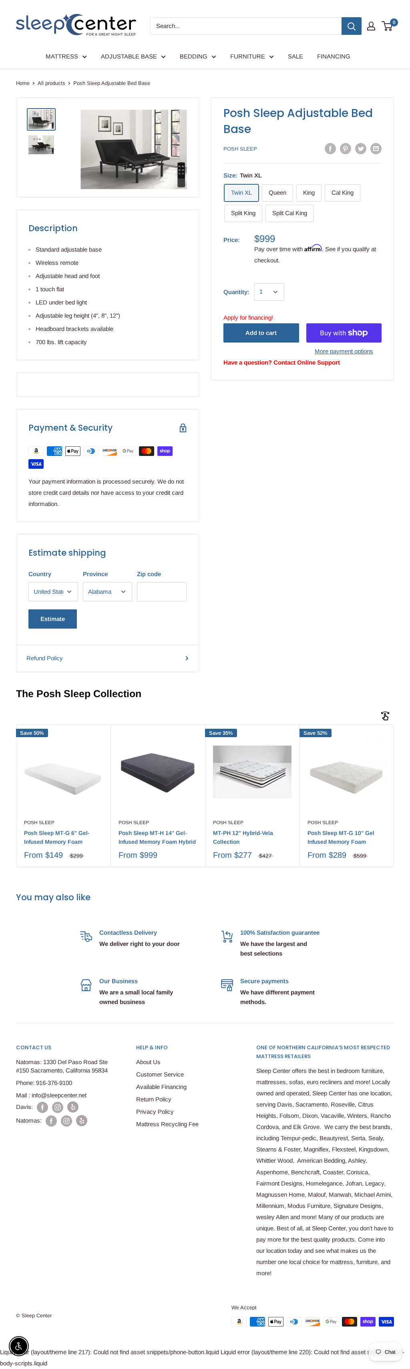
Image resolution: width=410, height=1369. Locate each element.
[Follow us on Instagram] (57, 1107)
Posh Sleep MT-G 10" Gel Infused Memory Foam (341, 837)
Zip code (149, 574)
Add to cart (261, 332)
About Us (148, 1062)
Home (23, 83)
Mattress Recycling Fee (167, 1124)
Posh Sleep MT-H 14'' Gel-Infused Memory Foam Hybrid (157, 837)
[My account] (371, 26)
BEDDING (193, 56)
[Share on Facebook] (330, 148)
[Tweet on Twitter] (360, 148)
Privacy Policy (155, 1111)
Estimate (52, 618)
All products (51, 83)
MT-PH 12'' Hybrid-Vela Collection (243, 837)
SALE (295, 56)
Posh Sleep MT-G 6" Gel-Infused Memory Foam (57, 837)
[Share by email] (376, 148)
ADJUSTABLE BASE (129, 56)
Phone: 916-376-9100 (44, 1082)
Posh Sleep (240, 149)
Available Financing (161, 1086)
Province (95, 574)
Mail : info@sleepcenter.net (51, 1095)
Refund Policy (44, 658)
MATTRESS (62, 56)
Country (39, 574)
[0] (387, 26)
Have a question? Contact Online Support (281, 362)
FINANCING (333, 56)
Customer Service (160, 1074)
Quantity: (236, 291)
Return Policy (153, 1099)
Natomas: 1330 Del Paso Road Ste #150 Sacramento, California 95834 (62, 1066)
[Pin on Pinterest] (345, 148)
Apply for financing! (248, 317)
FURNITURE (247, 56)
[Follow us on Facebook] (42, 1107)
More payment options (344, 351)
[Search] (352, 26)
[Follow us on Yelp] (72, 1107)
